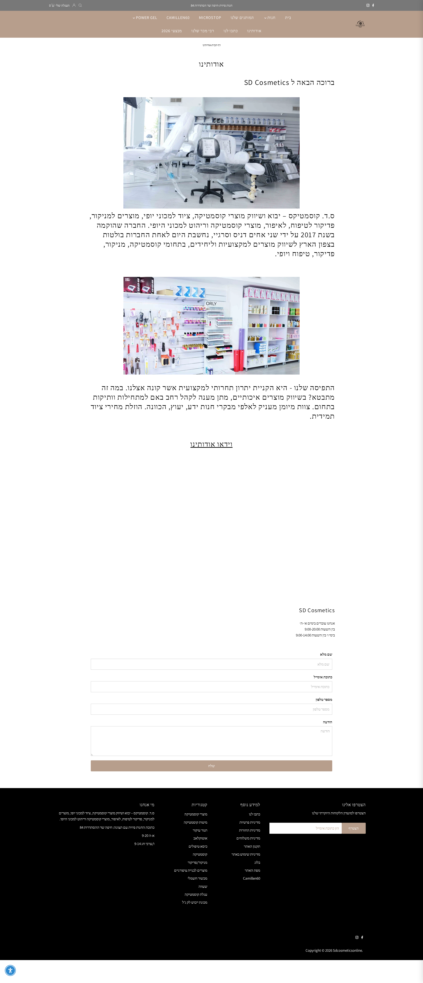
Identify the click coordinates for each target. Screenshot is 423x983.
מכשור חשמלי (197, 878)
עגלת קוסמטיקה (196, 894)
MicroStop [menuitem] (210, 17)
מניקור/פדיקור (197, 862)
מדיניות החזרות (249, 830)
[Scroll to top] (414, 974)
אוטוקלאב (200, 838)
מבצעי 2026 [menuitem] (171, 30)
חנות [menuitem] (271, 17)
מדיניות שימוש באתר (246, 854)
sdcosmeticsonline (347, 950)
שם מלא (326, 654)
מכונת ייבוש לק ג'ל (194, 902)
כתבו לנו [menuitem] (231, 30)
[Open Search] (80, 5)
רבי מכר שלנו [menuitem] (202, 30)
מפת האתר (252, 870)
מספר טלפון (324, 699)
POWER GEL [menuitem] (146, 17)
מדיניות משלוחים (248, 838)
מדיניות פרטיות (249, 822)
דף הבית (216, 45)
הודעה (327, 722)
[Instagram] (368, 5)
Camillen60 (251, 878)
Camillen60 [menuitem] (178, 17)
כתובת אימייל (323, 677)
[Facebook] (373, 5)
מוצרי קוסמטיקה (195, 814)
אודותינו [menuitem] (254, 30)
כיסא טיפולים (198, 846)
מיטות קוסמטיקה (195, 822)
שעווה (203, 886)
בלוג (257, 862)
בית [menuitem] (288, 17)
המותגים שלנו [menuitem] (242, 17)
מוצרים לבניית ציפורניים (190, 870)
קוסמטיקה (200, 854)
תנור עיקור (200, 830)
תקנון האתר (252, 846)
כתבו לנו (254, 814)
